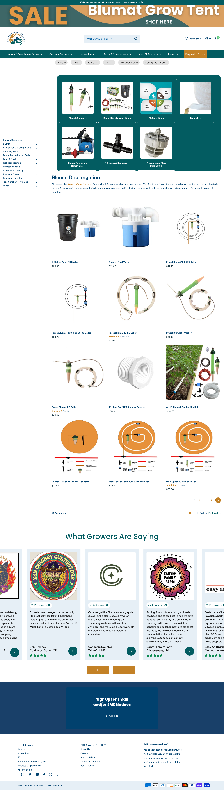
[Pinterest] (30, 774)
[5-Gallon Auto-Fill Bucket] (79, 227)
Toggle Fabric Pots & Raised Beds (37, 156)
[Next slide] (124, 670)
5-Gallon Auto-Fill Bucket (65, 262)
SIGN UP (112, 716)
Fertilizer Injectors (12, 162)
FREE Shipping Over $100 (93, 745)
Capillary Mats (10, 151)
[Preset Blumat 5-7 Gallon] (193, 298)
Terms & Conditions (90, 761)
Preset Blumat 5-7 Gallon (179, 332)
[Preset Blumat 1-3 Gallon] (79, 372)
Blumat (6, 143)
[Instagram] (22, 774)
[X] (50, 774)
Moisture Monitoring (13, 170)
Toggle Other (37, 186)
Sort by (203, 513)
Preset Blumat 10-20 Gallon (123, 332)
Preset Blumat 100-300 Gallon (181, 262)
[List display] (194, 513)
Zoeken (136, 39)
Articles (21, 749)
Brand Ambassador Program (32, 761)
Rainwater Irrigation (13, 178)
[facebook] (44, 774)
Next (218, 500)
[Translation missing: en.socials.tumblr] (57, 774)
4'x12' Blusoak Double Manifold (182, 407)
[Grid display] (190, 513)
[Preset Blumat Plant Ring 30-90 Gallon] (79, 298)
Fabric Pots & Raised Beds (16, 155)
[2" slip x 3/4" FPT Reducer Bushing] (136, 372)
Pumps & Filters (11, 174)
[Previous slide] (98, 670)
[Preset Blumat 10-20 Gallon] (136, 298)
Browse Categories (12, 140)
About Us (85, 749)
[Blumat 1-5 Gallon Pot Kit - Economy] (79, 446)
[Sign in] (208, 38)
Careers (84, 753)
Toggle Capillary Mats (37, 152)
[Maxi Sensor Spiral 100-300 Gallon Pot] (136, 446)
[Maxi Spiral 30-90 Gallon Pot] (193, 446)
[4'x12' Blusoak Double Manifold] (193, 372)
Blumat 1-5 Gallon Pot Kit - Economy (70, 481)
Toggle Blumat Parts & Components (37, 148)
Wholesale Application (29, 765)
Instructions (24, 753)
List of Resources (26, 745)
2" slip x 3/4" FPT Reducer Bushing (127, 407)
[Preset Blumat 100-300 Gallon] (193, 227)
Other (6, 185)
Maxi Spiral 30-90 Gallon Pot (181, 481)
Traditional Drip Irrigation (15, 182)
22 (210, 500)
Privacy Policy (87, 757)
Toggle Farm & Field (37, 160)
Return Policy (87, 765)
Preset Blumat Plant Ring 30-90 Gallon (72, 332)
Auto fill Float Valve (119, 262)
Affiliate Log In (25, 769)
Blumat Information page (79, 184)
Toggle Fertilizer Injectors (37, 163)
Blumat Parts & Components (17, 147)
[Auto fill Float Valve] (136, 227)
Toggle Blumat (37, 144)
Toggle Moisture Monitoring (37, 171)
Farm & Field (9, 159)
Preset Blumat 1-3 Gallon (64, 407)
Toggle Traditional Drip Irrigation (37, 182)
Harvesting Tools (11, 166)
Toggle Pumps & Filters (37, 175)
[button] (61, 62)
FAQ (20, 757)
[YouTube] (37, 774)
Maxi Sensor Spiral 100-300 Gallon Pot (129, 481)
